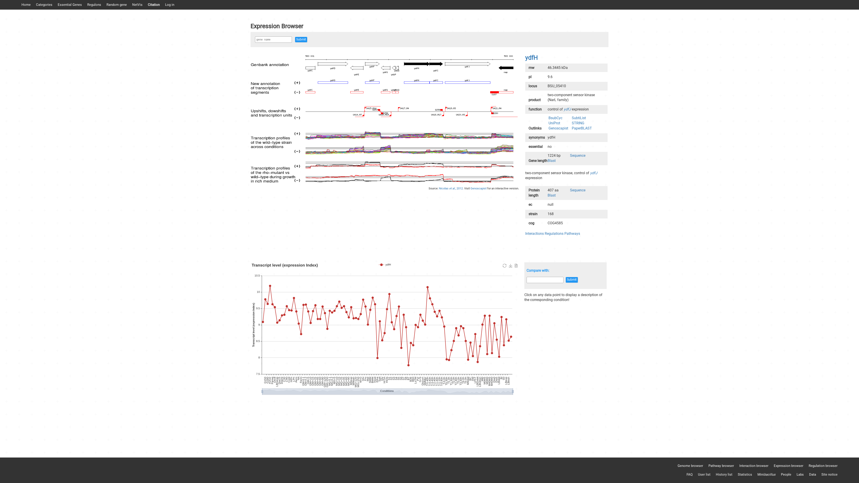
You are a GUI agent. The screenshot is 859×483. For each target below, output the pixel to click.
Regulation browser (823, 466)
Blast (552, 161)
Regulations (554, 233)
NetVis (137, 5)
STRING (578, 123)
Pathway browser (721, 466)
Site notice (829, 474)
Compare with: (538, 270)
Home (26, 5)
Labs (800, 474)
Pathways (572, 233)
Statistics (745, 474)
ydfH (531, 57)
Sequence (577, 155)
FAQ (690, 474)
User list (704, 474)
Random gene (116, 5)
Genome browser (690, 466)
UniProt (554, 123)
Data (812, 474)
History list (724, 474)
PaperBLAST (582, 128)
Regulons (94, 5)
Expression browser (788, 466)
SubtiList (579, 118)
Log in (169, 5)
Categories (44, 5)
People (786, 474)
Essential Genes (70, 5)
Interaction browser (753, 466)
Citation (154, 5)
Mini (766, 474)
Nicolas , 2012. (451, 188)
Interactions (534, 233)
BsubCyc (555, 118)
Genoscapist (478, 188)
